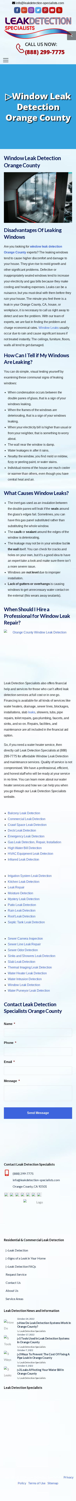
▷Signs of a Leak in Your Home (25, 1258)
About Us (12, 1290)
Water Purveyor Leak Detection (29, 990)
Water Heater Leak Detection (27, 973)
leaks (31, 712)
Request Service (16, 1274)
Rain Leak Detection (21, 910)
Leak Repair (16, 887)
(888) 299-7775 (45, 52)
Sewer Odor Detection (23, 950)
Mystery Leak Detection (23, 899)
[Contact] (18, 48)
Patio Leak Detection (22, 905)
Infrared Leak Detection (23, 859)
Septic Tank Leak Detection (26, 922)
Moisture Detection (20, 893)
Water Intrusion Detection (25, 979)
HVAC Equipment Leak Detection (30, 853)
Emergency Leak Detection (26, 836)
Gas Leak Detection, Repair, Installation (34, 842)
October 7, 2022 (25, 1350)
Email (9, 1062)
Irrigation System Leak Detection (30, 875)
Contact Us (13, 1282)
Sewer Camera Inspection (25, 938)
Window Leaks (49, 327)
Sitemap (53, 1483)
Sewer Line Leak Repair (24, 944)
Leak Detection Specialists (33, 1331)
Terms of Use (36, 1483)
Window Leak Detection (24, 985)
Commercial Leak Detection (26, 819)
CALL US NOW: (41, 44)
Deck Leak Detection (22, 830)
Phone (10, 1042)
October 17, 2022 (25, 1334)
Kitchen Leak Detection (23, 881)
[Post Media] (9, 1325)
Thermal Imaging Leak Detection (30, 967)
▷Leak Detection (17, 1250)
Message (12, 1081)
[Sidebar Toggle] (71, 35)
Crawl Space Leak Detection (27, 824)
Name (9, 1024)
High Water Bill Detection (25, 848)
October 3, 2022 (25, 1365)
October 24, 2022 (25, 1318)
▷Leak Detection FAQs (21, 1266)
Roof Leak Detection (21, 916)
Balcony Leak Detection (24, 813)
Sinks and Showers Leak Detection (31, 956)
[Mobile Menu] (5, 60)
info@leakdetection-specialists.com (36, 1180)
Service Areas (14, 1299)
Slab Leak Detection (21, 961)
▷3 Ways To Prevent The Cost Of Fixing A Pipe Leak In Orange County (43, 1356)
